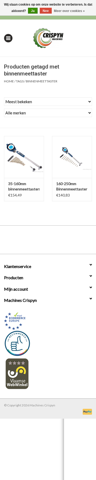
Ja (33, 11)
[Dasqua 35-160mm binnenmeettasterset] (24, 157)
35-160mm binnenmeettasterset (24, 186)
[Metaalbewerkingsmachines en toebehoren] (56, 37)
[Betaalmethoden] (86, 411)
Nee (46, 11)
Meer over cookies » (69, 11)
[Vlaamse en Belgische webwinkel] (48, 373)
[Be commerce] (48, 343)
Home (9, 81)
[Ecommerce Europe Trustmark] (48, 321)
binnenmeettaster (41, 81)
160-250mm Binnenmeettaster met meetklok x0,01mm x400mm (71, 186)
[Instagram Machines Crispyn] (57, 241)
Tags (20, 81)
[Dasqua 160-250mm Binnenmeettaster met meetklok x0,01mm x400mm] (72, 157)
